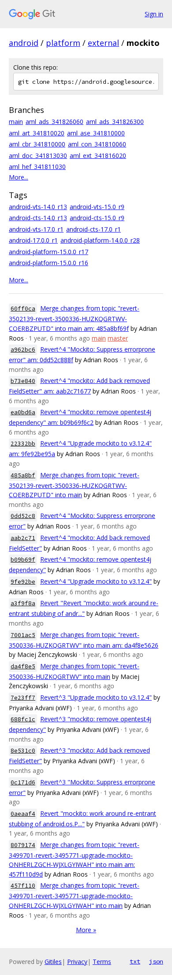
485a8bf (23, 475)
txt (135, 961)
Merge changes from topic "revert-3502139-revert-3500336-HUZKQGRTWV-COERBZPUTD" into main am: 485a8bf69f (74, 318)
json (156, 961)
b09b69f (23, 559)
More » (86, 930)
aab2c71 (23, 538)
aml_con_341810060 (97, 144)
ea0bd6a (23, 412)
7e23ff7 (23, 697)
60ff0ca (23, 308)
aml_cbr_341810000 (37, 144)
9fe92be (23, 581)
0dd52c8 (23, 516)
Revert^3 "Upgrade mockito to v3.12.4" (96, 697)
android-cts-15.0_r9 (97, 218)
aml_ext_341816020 (98, 155)
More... (18, 177)
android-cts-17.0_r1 (93, 229)
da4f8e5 (23, 666)
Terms (102, 961)
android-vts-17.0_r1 (36, 229)
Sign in (154, 14)
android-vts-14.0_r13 (38, 206)
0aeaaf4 (23, 814)
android (23, 43)
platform (63, 43)
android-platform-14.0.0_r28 (100, 240)
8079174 (23, 845)
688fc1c (23, 719)
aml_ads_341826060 (54, 121)
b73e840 (23, 381)
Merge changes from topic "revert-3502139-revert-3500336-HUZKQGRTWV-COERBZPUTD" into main (74, 485)
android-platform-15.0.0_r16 (48, 263)
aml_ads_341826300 (115, 121)
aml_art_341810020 (36, 133)
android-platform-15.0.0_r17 (48, 252)
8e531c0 (23, 750)
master (118, 338)
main (16, 121)
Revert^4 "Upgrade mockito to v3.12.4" (96, 581)
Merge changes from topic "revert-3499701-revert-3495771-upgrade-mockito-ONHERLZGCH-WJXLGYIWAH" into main (74, 895)
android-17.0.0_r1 (33, 240)
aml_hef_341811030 (37, 166)
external (103, 43)
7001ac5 (23, 635)
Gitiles (53, 961)
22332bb (23, 443)
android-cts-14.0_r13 (38, 218)
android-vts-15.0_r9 (97, 206)
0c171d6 (23, 782)
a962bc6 (23, 349)
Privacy (77, 961)
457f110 (23, 885)
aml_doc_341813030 (38, 155)
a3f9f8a (23, 603)
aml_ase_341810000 (96, 133)
